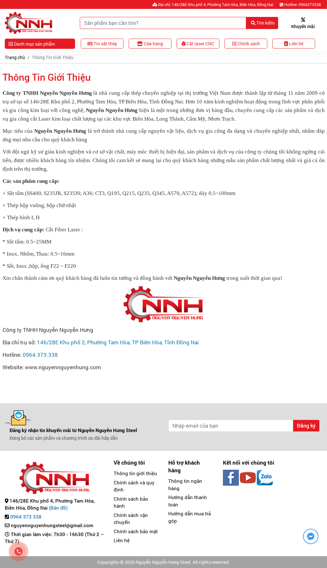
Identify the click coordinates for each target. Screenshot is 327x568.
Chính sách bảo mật (136, 531)
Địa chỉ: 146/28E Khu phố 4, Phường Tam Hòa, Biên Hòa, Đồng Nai (215, 4)
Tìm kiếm (265, 23)
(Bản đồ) (58, 507)
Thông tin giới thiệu (135, 473)
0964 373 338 (26, 516)
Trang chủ (15, 57)
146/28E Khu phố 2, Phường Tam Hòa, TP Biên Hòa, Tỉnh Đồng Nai (118, 342)
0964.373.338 (40, 354)
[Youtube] (248, 477)
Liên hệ (122, 540)
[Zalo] (265, 477)
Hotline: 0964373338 (302, 4)
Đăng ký (306, 425)
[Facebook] (231, 477)
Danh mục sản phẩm (34, 44)
